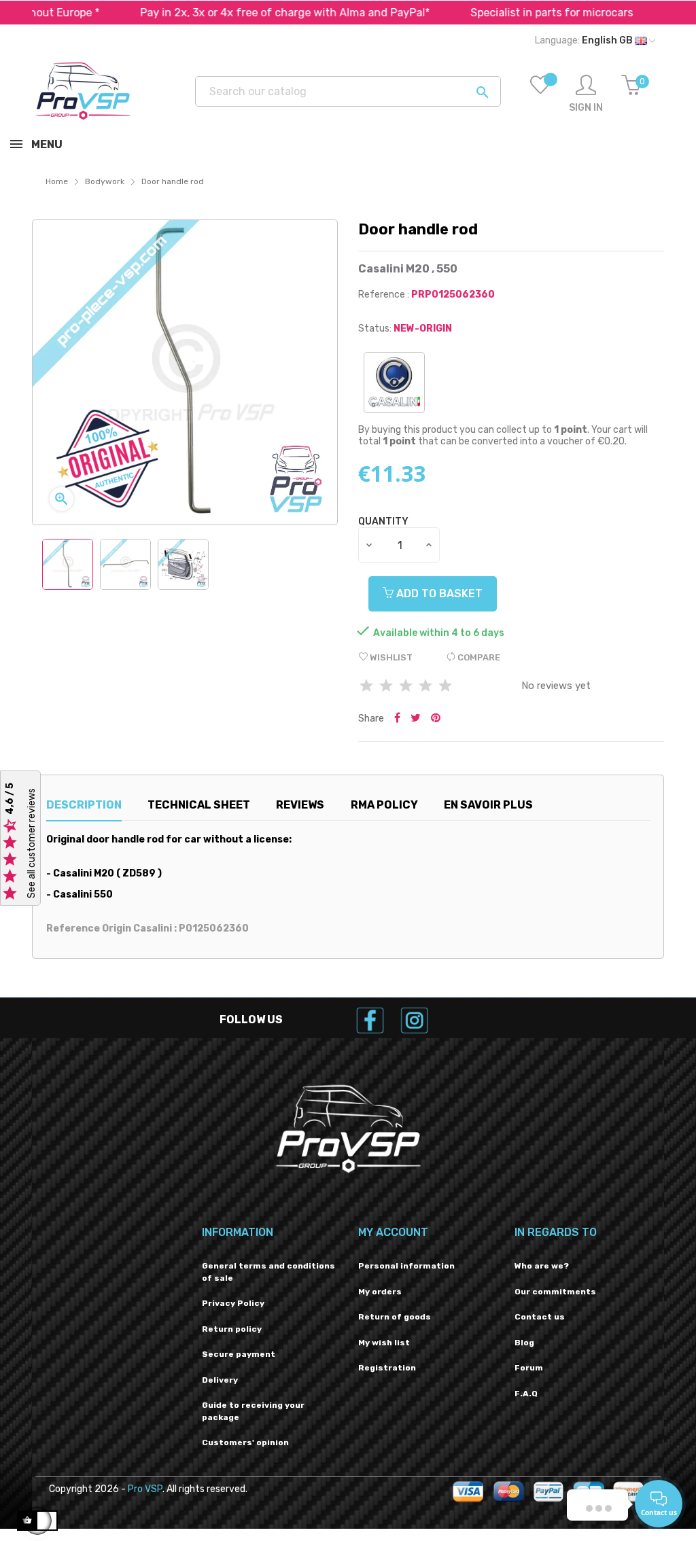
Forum (529, 1367)
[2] (386, 686)
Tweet (416, 719)
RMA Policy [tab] (384, 804)
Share (397, 719)
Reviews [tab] (300, 804)
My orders (380, 1291)
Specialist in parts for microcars (518, 12)
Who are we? (542, 1266)
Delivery (220, 1380)
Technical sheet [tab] (198, 804)
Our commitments (555, 1291)
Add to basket (438, 593)
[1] (366, 686)
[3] (406, 686)
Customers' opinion (245, 1442)
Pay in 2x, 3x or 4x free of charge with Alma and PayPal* (251, 12)
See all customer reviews (31, 844)
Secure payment (238, 1354)
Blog (524, 1342)
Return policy (232, 1329)
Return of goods (394, 1317)
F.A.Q (526, 1393)
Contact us (540, 1317)
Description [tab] (84, 804)
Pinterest (435, 719)
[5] (445, 686)
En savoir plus (488, 804)
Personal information (406, 1266)
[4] (425, 686)
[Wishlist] (540, 94)
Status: (375, 328)
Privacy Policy (233, 1303)
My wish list (384, 1342)
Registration (387, 1367)
